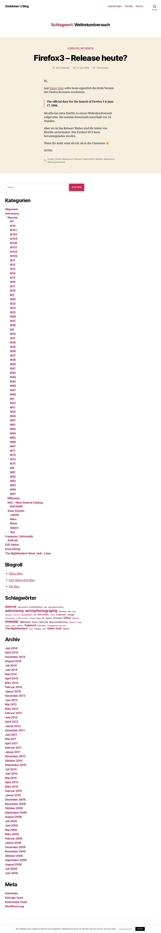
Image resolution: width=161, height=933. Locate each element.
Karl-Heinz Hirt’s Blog (22, 580)
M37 (13, 355)
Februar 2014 (13, 687)
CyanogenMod (26, 615)
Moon (13, 523)
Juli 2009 (11, 821)
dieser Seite (57, 88)
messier (12, 621)
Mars (13, 519)
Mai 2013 (10, 704)
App (45, 607)
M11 (12, 260)
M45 (13, 381)
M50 (13, 403)
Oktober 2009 (14, 808)
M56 (13, 416)
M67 (13, 446)
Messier (13, 217)
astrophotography (41, 610)
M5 (12, 398)
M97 (13, 494)
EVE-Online (43, 614)
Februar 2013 (13, 713)
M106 (13, 243)
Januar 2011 (12, 752)
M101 (13, 230)
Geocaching (12, 549)
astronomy (14, 610)
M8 (12, 468)
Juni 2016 (11, 648)
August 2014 (13, 661)
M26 (13, 316)
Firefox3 (78, 159)
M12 (12, 264)
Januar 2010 (13, 795)
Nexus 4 (72, 622)
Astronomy (12, 213)
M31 (12, 338)
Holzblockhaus (10, 618)
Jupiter (14, 514)
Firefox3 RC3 (89, 159)
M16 (12, 282)
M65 (13, 437)
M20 (13, 299)
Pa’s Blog (14, 586)
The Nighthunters (16, 628)
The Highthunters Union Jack (56, 626)
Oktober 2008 (14, 855)
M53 (13, 411)
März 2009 (12, 834)
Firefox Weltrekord (64, 159)
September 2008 (16, 860)
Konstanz (57, 618)
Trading (37, 629)
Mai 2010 (11, 778)
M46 (13, 385)
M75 (13, 463)
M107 (13, 247)
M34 (13, 342)
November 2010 (15, 756)
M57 (13, 420)
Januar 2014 (13, 691)
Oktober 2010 (13, 760)
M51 (12, 407)
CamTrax (16, 615)
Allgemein (11, 209)
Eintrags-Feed (14, 897)
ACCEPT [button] (140, 929)
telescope (42, 626)
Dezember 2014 (15, 656)
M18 (12, 290)
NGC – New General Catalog (25, 502)
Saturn (14, 527)
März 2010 (11, 786)
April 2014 (11, 678)
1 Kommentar (102, 68)
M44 (13, 377)
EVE (34, 615)
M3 (12, 329)
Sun (12, 532)
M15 (12, 277)
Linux (67, 617)
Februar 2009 (13, 838)
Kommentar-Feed (16, 902)
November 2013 (15, 695)
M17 (12, 286)
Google (70, 614)
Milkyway (13, 498)
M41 (12, 368)
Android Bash (23, 607)
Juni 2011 (11, 734)
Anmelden (11, 893)
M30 (13, 333)
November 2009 (15, 804)
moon (35, 622)
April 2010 (11, 782)
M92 (13, 480)
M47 (13, 390)
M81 (12, 472)
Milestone (25, 622)
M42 (13, 372)
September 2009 (16, 812)
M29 (13, 325)
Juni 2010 (11, 773)
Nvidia (79, 622)
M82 (13, 476)
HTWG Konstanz (21, 618)
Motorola (43, 622)
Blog (74, 611)
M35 (13, 346)
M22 (13, 303)
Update (66, 629)
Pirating (7, 626)
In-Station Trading (35, 618)
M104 (13, 238)
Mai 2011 (10, 739)
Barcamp (62, 611)
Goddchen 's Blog (17, 6)
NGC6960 (16, 506)
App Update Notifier (56, 607)
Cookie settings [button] (125, 929)
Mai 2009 (11, 829)
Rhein (13, 626)
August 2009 (13, 816)
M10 (12, 225)
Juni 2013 (11, 700)
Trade (31, 629)
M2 (12, 295)
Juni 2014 (11, 669)
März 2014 (11, 682)
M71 (12, 450)
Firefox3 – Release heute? (80, 58)
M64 (13, 433)
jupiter (49, 618)
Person (139, 6)
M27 (13, 321)
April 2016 (11, 652)
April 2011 (11, 743)
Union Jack (54, 628)
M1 (12, 221)
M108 (13, 251)
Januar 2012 (13, 726)
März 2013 (11, 708)
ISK (43, 618)
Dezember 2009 (15, 799)
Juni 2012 (11, 717)
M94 (13, 489)
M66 (13, 442)
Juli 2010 (11, 769)
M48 (13, 394)
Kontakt (129, 6)
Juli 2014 (11, 665)
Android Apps (115, 6)
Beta (69, 611)
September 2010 (15, 765)
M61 (12, 424)
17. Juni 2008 (83, 68)
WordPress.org (14, 906)
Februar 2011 (13, 747)
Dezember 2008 (15, 847)
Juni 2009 (11, 825)
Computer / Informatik (80, 48)
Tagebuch (30, 625)
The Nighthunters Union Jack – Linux (28, 553)
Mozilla (99, 159)
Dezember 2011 (15, 730)
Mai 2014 (11, 674)
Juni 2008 (11, 873)
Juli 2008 (11, 868)
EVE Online (12, 544)
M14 (12, 273)
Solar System (16, 510)
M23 (13, 307)
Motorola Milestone (58, 622)
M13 (12, 269)
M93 (13, 485)
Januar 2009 (13, 842)
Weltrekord (108, 159)
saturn (20, 625)
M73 (13, 459)
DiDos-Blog (16, 573)
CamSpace (8, 615)
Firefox (51, 159)
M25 (13, 312)
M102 (13, 234)
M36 (13, 351)
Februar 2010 (13, 790)
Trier (44, 629)
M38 (13, 359)
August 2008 (13, 864)
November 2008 (15, 851)
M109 (13, 256)
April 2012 (11, 721)
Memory (75, 618)
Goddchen (65, 68)
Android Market (36, 607)
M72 (13, 455)
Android (13, 540)
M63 (13, 429)
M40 (13, 364)
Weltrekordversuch (56, 162)
